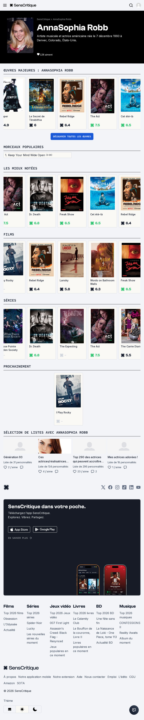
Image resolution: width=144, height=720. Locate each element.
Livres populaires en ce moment (82, 647)
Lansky (64, 280)
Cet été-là (96, 214)
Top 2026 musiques (125, 615)
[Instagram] (117, 488)
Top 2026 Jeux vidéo (60, 615)
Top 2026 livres (83, 613)
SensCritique (43, 19)
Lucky (31, 628)
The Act (95, 116)
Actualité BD (104, 642)
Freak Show (67, 214)
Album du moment (125, 640)
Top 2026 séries (33, 615)
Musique (127, 606)
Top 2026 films (13, 613)
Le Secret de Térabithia (37, 118)
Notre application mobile (34, 677)
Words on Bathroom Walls (102, 282)
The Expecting (68, 346)
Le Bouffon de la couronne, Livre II (82, 633)
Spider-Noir (34, 623)
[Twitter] (103, 488)
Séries (33, 606)
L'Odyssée (10, 624)
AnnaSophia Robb (62, 19)
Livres (79, 606)
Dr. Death (34, 214)
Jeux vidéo (60, 606)
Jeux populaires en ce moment (59, 651)
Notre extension (63, 677)
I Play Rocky (63, 412)
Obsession (10, 618)
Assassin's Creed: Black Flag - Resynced (58, 635)
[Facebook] (110, 488)
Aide (79, 677)
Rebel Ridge (67, 116)
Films (9, 606)
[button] (138, 5)
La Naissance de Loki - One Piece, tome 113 (106, 633)
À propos (10, 677)
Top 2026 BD (105, 613)
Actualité (9, 630)
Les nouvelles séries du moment (36, 638)
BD (99, 606)
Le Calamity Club (80, 621)
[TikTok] (124, 488)
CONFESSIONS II (129, 625)
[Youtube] (138, 488)
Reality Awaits (128, 632)
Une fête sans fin (105, 621)
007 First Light (59, 623)
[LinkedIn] (131, 488)
